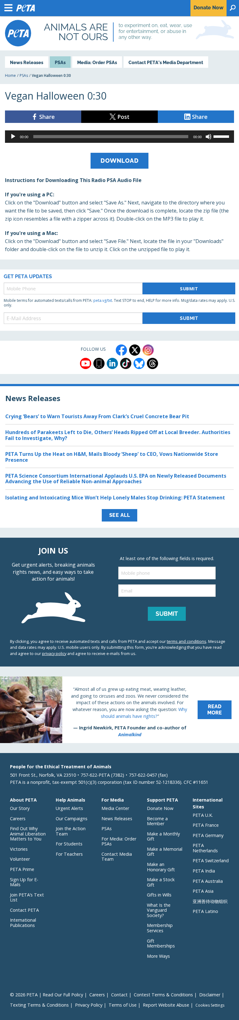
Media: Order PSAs (97, 62)
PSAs (60, 62)
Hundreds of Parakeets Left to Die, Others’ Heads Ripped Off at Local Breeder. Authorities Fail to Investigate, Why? (117, 435)
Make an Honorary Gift (161, 867)
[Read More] (119, 709)
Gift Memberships (161, 943)
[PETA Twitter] (134, 350)
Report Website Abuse (166, 1005)
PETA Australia (208, 881)
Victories (19, 849)
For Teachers (69, 854)
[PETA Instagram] (148, 350)
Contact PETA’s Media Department (166, 62)
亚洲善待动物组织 (210, 901)
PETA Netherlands (205, 848)
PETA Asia (203, 891)
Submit (189, 289)
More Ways (158, 956)
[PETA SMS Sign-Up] (99, 363)
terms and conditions (186, 641)
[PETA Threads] (152, 363)
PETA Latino (205, 911)
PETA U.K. (203, 815)
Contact (119, 995)
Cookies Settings (209, 1005)
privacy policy (54, 653)
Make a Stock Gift (161, 882)
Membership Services (160, 927)
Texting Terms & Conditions (39, 1005)
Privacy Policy (88, 1005)
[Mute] (208, 136)
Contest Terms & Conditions (163, 995)
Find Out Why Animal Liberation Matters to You (28, 834)
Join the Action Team (71, 831)
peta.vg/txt (102, 300)
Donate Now (160, 808)
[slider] (222, 136)
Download (119, 160)
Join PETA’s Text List (27, 897)
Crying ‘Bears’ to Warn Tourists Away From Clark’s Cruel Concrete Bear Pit (97, 416)
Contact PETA (24, 910)
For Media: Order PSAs (118, 841)
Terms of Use (123, 1005)
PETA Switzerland (211, 860)
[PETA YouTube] (85, 363)
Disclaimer (209, 995)
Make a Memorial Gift (164, 851)
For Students (69, 844)
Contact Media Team (116, 856)
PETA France (206, 825)
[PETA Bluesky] (139, 363)
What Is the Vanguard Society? (159, 910)
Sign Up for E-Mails (24, 882)
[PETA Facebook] (121, 350)
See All (119, 515)
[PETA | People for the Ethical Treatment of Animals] (18, 33)
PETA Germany (208, 835)
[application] (119, 136)
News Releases (26, 62)
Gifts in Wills (159, 895)
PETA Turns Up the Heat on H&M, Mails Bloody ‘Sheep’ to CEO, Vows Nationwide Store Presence (111, 457)
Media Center (115, 808)
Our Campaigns (71, 818)
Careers (18, 818)
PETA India (204, 871)
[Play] (13, 136)
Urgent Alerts (69, 808)
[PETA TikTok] (125, 363)
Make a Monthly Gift (163, 836)
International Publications (23, 922)
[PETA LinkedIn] (112, 363)
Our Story (20, 808)
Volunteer (20, 859)
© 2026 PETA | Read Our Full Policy (46, 995)
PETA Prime (22, 869)
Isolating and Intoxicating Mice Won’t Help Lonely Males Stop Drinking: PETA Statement (115, 497)
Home (10, 75)
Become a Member (157, 821)
